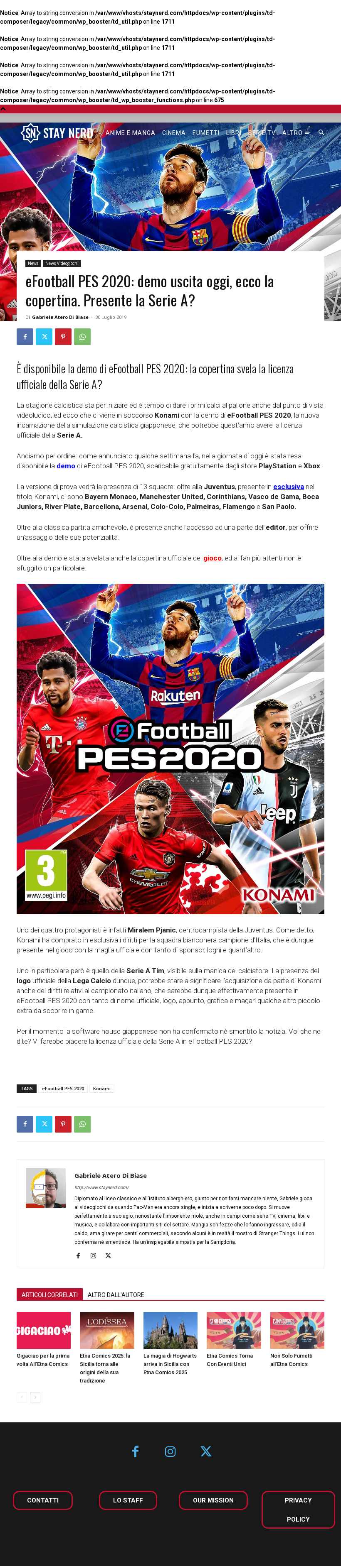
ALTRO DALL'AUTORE (116, 1295)
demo (66, 466)
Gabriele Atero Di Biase (60, 317)
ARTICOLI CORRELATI (50, 1295)
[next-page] (35, 1397)
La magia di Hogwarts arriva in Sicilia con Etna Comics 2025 (170, 1364)
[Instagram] (96, 1256)
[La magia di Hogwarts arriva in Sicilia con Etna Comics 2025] (170, 1330)
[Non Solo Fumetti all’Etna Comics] (297, 1330)
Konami (102, 1088)
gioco (212, 558)
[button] (321, 132)
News (33, 263)
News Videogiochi (62, 263)
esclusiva (288, 486)
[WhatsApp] (82, 336)
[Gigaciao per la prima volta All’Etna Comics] (44, 1330)
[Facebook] (25, 336)
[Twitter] (44, 336)
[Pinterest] (63, 336)
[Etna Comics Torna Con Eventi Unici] (234, 1330)
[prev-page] (22, 1397)
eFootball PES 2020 (63, 1088)
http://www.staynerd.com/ (101, 1187)
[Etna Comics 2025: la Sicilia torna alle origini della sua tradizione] (107, 1330)
